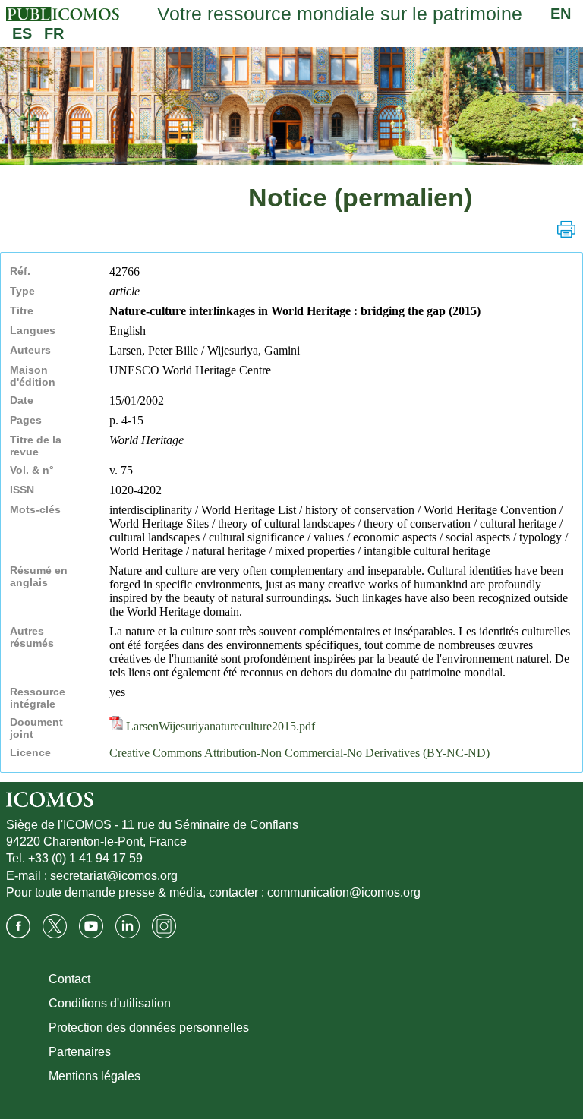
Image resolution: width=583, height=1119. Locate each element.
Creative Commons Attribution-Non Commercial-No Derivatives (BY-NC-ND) (299, 752)
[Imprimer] (566, 229)
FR (54, 33)
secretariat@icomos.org (114, 875)
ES (22, 33)
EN (560, 13)
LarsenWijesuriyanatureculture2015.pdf (219, 726)
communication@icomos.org (344, 892)
